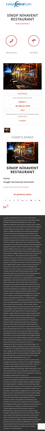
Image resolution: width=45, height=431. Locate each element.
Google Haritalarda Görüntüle (18, 182)
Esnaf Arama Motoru (22, 24)
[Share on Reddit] (35, 200)
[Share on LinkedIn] (23, 200)
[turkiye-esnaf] (18, 4)
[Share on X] (10, 200)
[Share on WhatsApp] (14, 200)
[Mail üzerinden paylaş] (39, 200)
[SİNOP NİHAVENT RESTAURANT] (7, 130)
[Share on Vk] (31, 200)
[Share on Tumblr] (27, 200)
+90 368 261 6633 (22, 106)
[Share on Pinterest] (18, 200)
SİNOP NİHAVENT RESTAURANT (19, 187)
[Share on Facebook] (5, 200)
